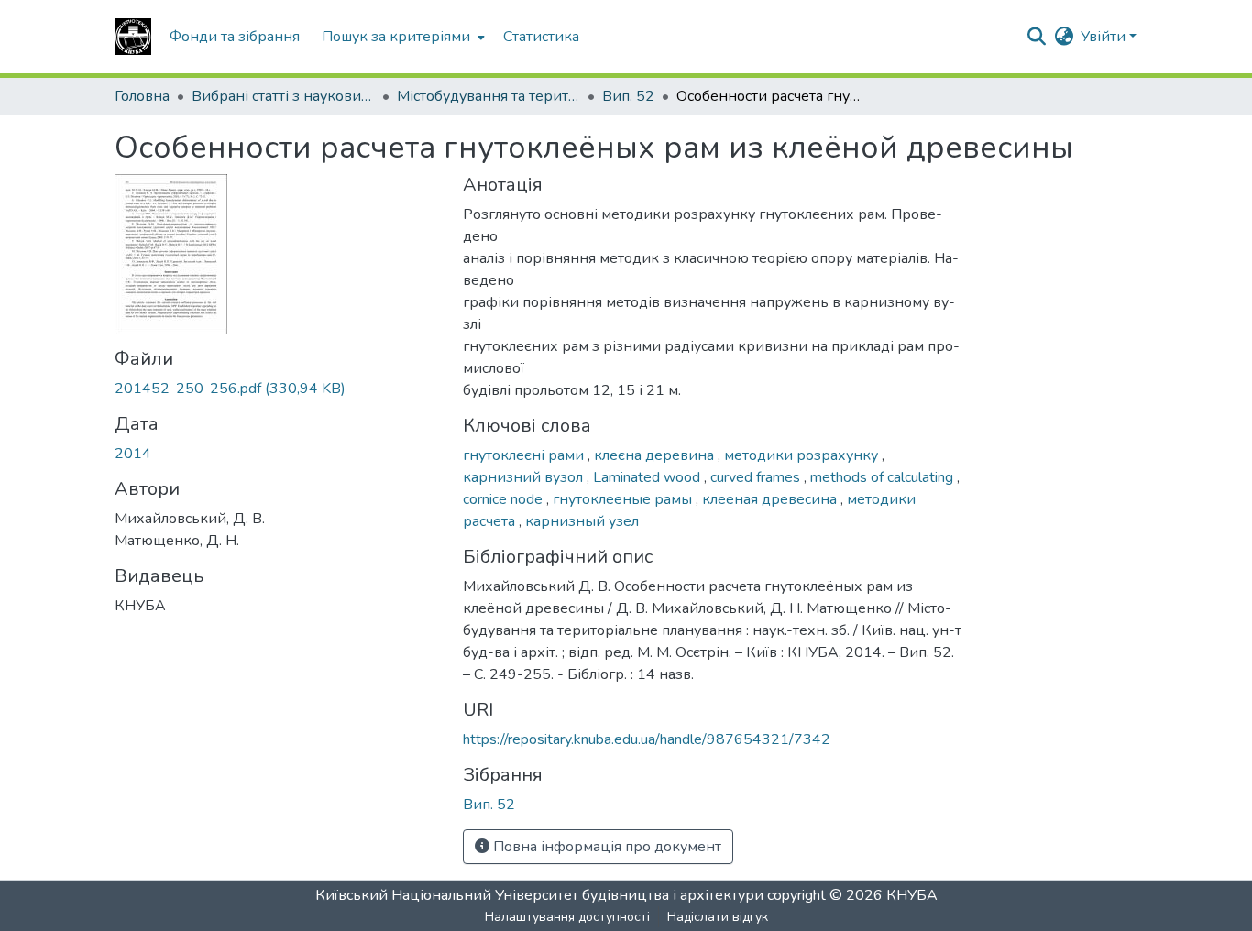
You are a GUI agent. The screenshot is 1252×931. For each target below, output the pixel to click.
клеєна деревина (656, 455)
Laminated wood (648, 477)
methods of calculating (883, 477)
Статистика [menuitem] (541, 37)
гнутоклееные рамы (624, 499)
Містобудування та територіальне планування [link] (488, 96)
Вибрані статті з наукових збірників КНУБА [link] (283, 96)
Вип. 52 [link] (628, 96)
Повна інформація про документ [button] (605, 847)
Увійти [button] (1105, 37)
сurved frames (757, 477)
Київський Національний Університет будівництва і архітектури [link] (539, 895)
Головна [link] (142, 96)
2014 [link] (133, 454)
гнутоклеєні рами (525, 455)
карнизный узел (582, 521)
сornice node (504, 499)
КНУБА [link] (912, 895)
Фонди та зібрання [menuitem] (235, 37)
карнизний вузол (525, 477)
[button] (133, 36)
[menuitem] (401, 36)
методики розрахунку (803, 455)
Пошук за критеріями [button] (396, 37)
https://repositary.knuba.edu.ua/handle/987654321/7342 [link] (646, 739)
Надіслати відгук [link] (717, 917)
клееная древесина (771, 499)
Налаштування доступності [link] (567, 917)
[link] (278, 389)
